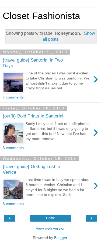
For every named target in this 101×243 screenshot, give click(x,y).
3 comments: (14, 148)
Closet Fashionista (41, 16)
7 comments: (14, 97)
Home (50, 218)
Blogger (60, 238)
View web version (50, 228)
